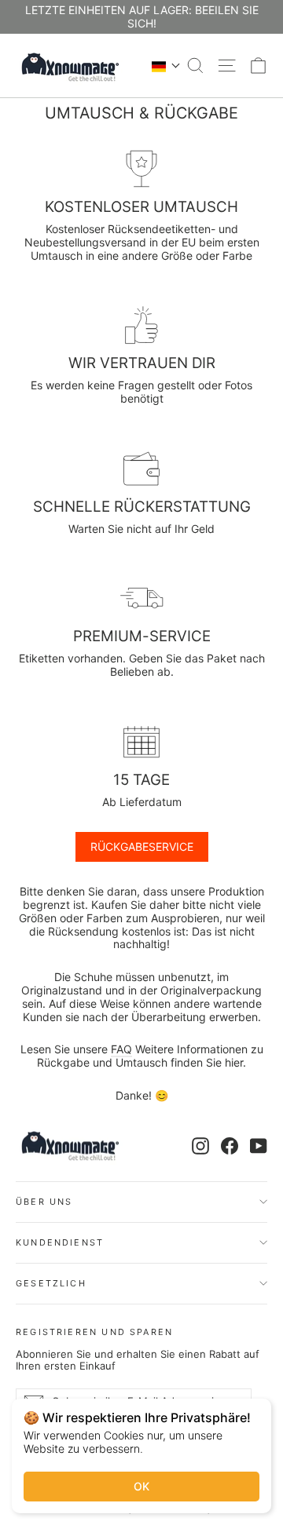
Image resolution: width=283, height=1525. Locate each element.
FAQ (121, 1049)
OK (141, 1486)
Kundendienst (60, 1242)
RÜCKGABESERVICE (141, 846)
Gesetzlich (51, 1283)
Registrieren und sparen (94, 1331)
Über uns (44, 1201)
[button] (166, 66)
